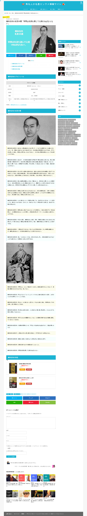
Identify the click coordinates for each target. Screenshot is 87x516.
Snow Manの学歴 (76, 124)
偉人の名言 (24, 394)
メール (8, 435)
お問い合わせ (9, 513)
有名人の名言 (72, 141)
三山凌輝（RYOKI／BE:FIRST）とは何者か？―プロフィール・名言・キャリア (68, 47)
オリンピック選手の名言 (62, 131)
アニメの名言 (60, 129)
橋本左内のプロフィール (17, 63)
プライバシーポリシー (30, 513)
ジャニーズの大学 (61, 134)
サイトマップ (16, 513)
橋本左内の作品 (15, 69)
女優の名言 (66, 141)
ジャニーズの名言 (71, 132)
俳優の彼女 (66, 139)
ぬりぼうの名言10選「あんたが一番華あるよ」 (72, 68)
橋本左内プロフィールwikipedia (18, 104)
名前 (7, 430)
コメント (8, 416)
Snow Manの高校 (69, 126)
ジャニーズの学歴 (69, 134)
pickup (67, 121)
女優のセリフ (60, 141)
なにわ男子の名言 (67, 127)
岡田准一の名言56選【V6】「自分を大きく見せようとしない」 (72, 74)
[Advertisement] (69, 27)
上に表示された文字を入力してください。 (15, 450)
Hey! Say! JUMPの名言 (62, 119)
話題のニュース (61, 9)
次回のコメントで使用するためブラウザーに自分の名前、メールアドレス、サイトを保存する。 (27, 446)
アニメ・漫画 (61, 88)
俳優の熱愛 (71, 139)
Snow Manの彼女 (61, 126)
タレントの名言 (77, 136)
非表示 (32, 60)
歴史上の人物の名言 (32, 394)
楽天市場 (29, 369)
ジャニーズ (25, 9)
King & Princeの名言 (71, 119)
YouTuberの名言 (76, 126)
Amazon (22, 369)
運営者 (22, 513)
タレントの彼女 (61, 137)
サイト (7, 440)
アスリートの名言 (74, 127)
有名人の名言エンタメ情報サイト (48, 513)
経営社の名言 (74, 142)
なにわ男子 (60, 127)
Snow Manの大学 (69, 124)
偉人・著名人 (52, 9)
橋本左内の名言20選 (16, 66)
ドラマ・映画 (61, 96)
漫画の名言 (69, 142)
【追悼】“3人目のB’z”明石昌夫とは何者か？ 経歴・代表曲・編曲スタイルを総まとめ (69, 55)
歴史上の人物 (17, 394)
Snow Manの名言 (61, 124)
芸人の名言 (60, 144)
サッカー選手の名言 (72, 131)
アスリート (60, 85)
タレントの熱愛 (68, 137)
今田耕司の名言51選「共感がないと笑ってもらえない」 (72, 62)
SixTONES (71, 121)
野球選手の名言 (66, 144)
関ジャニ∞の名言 (73, 144)
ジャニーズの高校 (61, 136)
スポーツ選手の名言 (69, 136)
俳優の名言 (60, 139)
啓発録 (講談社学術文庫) (25, 363)
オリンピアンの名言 (68, 129)
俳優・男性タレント (34, 9)
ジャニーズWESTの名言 (62, 132)
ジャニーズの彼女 (77, 134)
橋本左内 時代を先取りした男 (26, 377)
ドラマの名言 (74, 137)
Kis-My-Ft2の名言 (61, 121)
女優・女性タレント (44, 9)
